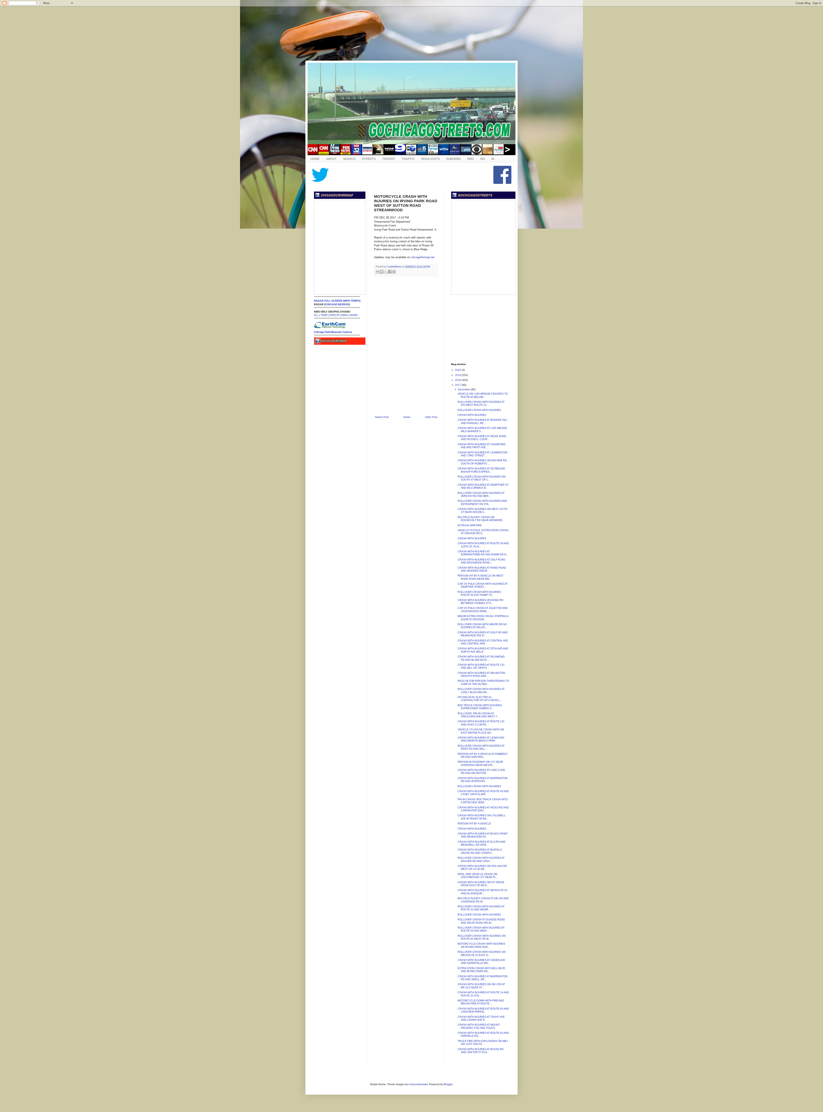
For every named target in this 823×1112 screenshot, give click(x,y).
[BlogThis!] (382, 272)
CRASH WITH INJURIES (472, 415)
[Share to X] (386, 272)
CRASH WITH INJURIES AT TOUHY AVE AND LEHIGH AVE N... (481, 1018)
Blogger (448, 1084)
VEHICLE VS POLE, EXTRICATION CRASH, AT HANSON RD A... (483, 532)
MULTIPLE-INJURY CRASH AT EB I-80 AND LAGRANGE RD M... (483, 900)
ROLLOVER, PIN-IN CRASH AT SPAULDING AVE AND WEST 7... (478, 715)
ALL (316, 315)
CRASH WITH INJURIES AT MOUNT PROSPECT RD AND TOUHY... (479, 1026)
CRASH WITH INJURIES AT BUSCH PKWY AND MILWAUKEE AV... (483, 835)
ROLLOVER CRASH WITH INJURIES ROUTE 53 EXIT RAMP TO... (479, 593)
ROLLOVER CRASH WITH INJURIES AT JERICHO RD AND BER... (481, 495)
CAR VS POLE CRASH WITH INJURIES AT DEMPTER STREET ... (483, 585)
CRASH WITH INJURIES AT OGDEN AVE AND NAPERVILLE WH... (481, 962)
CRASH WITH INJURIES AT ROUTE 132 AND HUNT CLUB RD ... (481, 723)
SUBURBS (453, 158)
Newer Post (382, 417)
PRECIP (334, 315)
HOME (315, 158)
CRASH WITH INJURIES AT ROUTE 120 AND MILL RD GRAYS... (481, 666)
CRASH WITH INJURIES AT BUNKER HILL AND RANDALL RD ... (483, 421)
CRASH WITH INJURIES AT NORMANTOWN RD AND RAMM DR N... (483, 553)
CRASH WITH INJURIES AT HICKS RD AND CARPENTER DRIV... (483, 809)
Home (406, 417)
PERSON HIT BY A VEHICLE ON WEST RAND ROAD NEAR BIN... (480, 577)
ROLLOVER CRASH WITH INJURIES (479, 410)
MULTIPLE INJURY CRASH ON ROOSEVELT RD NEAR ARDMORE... (481, 519)
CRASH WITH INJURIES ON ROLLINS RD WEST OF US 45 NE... (482, 868)
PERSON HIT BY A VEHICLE (474, 823)
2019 (458, 375)
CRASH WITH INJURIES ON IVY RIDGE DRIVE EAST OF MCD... (481, 884)
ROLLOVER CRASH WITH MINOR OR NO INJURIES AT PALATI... (482, 626)
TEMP (324, 315)
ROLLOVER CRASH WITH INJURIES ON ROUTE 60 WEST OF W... (482, 937)
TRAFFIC (408, 158)
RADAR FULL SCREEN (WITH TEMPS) (337, 300)
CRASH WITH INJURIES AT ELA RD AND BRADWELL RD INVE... (482, 843)
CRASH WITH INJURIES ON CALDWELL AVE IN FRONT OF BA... (482, 817)
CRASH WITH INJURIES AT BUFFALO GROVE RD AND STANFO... (480, 851)
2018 (458, 380)
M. (493, 158)
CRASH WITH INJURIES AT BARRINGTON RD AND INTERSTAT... (483, 780)
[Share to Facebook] (390, 272)
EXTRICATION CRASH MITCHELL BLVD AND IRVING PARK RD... (481, 970)
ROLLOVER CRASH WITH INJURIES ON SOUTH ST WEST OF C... (482, 478)
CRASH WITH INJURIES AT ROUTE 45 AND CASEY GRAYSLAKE (483, 793)
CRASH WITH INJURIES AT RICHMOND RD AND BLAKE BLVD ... (481, 658)
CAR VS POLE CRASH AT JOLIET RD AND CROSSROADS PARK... (483, 610)
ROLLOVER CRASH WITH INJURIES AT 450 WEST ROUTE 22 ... (481, 403)
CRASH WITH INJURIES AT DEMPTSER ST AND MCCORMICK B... (483, 486)
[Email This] (377, 272)
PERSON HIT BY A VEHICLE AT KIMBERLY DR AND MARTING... (483, 755)
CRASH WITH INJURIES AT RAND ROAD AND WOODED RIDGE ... (482, 569)
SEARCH (349, 158)
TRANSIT (388, 158)
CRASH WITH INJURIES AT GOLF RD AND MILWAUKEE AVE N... (483, 634)
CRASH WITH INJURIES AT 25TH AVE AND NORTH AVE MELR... (483, 650)
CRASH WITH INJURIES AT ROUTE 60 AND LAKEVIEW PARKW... (483, 1010)
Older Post (431, 417)
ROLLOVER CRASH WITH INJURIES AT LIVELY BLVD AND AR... (481, 691)
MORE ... (355, 315)
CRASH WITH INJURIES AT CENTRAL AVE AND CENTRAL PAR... (483, 642)
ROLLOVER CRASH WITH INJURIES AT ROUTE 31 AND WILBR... (481, 908)
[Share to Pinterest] (394, 272)
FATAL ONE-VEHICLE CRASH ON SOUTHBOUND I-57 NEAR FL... (478, 876)
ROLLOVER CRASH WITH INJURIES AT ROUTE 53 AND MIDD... (481, 929)
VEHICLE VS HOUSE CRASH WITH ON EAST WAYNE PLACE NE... (481, 731)
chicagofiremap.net (422, 257)
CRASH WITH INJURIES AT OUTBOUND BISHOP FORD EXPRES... (481, 470)
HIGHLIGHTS (430, 158)
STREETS (369, 158)
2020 (458, 370)
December (464, 389)
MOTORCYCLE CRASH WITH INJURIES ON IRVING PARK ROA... (481, 945)
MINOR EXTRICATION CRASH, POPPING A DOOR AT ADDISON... (483, 618)
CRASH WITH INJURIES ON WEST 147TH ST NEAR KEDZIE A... (482, 511)
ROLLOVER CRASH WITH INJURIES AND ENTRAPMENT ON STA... (482, 502)
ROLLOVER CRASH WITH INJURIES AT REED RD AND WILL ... (481, 747)
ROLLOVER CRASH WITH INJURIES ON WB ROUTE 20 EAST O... (482, 953)
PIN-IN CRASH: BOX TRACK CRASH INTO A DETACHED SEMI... (483, 801)
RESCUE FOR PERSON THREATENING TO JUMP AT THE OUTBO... (483, 682)
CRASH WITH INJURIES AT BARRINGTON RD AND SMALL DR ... (483, 978)
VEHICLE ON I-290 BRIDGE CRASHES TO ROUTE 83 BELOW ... (483, 395)
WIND (344, 315)
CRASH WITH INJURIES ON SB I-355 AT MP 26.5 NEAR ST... (481, 986)
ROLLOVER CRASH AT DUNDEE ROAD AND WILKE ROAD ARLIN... (481, 921)
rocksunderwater (418, 1084)
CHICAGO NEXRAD (337, 304)
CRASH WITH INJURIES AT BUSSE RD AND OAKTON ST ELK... (481, 1051)
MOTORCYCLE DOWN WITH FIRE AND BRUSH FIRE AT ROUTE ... (481, 1002)
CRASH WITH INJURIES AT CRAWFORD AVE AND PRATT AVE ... (482, 446)
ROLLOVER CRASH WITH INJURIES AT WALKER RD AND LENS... (481, 859)
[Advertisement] (411, 33)
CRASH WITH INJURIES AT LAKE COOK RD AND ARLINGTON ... (481, 772)
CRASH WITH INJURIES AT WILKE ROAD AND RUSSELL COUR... (482, 438)
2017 (458, 385)
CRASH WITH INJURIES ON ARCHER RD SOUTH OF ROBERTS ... (482, 462)
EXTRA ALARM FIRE (470, 525)
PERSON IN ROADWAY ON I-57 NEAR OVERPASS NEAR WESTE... (480, 763)
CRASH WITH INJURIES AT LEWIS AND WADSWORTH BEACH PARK (481, 739)
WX (482, 158)
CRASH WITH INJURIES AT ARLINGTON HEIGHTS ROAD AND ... (481, 674)
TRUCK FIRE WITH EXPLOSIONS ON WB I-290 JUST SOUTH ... (483, 1043)
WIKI (470, 158)
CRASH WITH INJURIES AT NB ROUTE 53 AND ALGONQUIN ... (482, 892)
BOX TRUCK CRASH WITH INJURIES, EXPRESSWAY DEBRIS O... (480, 707)
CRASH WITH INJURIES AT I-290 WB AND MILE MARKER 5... (482, 430)
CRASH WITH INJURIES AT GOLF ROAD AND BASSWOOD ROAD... (481, 561)
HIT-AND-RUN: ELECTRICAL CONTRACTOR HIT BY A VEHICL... (480, 699)
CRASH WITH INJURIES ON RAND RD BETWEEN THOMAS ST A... (480, 602)
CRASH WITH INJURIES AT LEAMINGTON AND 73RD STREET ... (482, 454)
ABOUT (331, 158)
